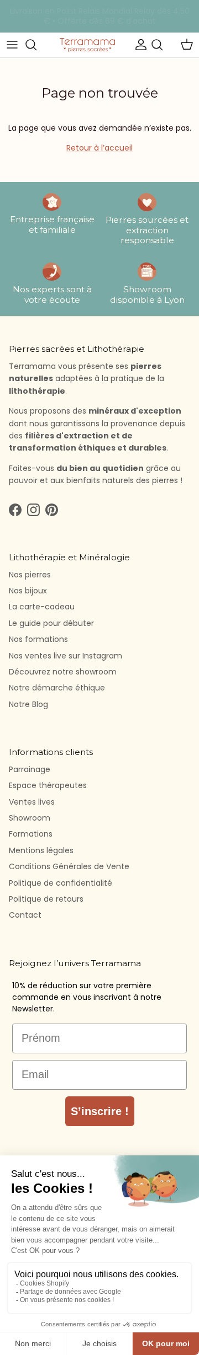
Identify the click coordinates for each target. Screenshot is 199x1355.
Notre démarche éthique (57, 687)
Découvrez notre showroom (63, 671)
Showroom (29, 817)
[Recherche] (36, 45)
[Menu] (12, 45)
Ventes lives (32, 801)
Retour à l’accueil (99, 147)
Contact (25, 914)
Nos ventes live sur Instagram (65, 655)
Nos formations (38, 639)
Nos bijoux (28, 590)
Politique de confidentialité (60, 882)
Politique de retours (46, 898)
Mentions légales (41, 850)
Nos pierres (30, 574)
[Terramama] (87, 45)
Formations (31, 833)
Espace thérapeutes (48, 785)
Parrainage (29, 769)
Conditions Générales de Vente (69, 866)
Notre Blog (28, 704)
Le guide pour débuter (51, 623)
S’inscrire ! (100, 1111)
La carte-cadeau (42, 606)
